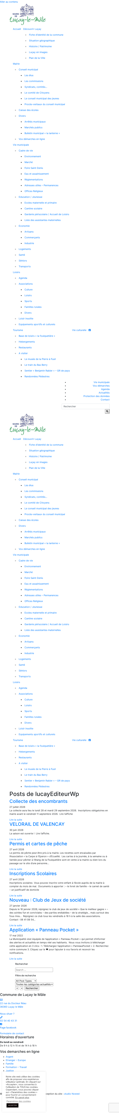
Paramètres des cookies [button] (19, 1101)
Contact (105, 399)
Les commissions (34, 81)
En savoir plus (22, 1097)
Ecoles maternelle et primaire (41, 202)
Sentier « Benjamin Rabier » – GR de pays (47, 370)
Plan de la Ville (37, 57)
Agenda (23, 278)
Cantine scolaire (33, 208)
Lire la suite (15, 819)
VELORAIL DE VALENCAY (37, 824)
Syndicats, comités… (36, 86)
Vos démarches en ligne (32, 139)
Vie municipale (21, 144)
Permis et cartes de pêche (38, 843)
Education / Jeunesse (30, 196)
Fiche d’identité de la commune (46, 34)
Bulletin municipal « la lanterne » (42, 133)
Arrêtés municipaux (35, 121)
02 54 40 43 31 (8, 1020)
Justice (10, 1070)
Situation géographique (42, 40)
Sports (28, 301)
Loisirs (16, 272)
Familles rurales (33, 306)
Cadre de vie (26, 150)
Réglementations (34, 179)
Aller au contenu (9, 1)
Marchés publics (33, 127)
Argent (9, 1056)
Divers (22, 115)
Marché (29, 162)
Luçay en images (38, 52)
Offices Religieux (34, 191)
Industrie (29, 243)
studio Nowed (72, 1093)
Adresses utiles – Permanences (41, 185)
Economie (24, 225)
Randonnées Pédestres (37, 376)
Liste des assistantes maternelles (43, 220)
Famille (9, 1063)
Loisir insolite (26, 318)
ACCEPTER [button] (12, 1105)
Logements (25, 249)
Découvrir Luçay (32, 29)
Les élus (29, 75)
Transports (25, 266)
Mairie (16, 63)
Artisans (29, 231)
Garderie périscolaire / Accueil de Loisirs (47, 214)
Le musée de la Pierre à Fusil (40, 359)
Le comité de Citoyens (37, 92)
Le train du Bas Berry (36, 364)
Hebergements (27, 341)
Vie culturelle (79, 330)
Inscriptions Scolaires (33, 873)
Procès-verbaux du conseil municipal (45, 104)
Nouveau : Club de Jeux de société (47, 900)
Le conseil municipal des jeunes (42, 98)
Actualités (104, 392)
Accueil (17, 29)
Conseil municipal (28, 69)
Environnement (33, 156)
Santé (22, 254)
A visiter (23, 353)
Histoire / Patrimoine (40, 46)
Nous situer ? (7, 1013)
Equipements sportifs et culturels (37, 324)
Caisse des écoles (28, 110)
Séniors (23, 260)
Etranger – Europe (16, 1060)
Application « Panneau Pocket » (44, 930)
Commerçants (32, 237)
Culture (29, 289)
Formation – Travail (16, 1067)
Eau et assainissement (37, 173)
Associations (26, 283)
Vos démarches (101, 385)
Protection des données (96, 396)
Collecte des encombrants (38, 801)
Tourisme (18, 330)
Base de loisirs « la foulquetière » (37, 335)
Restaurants (25, 347)
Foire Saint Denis (34, 167)
